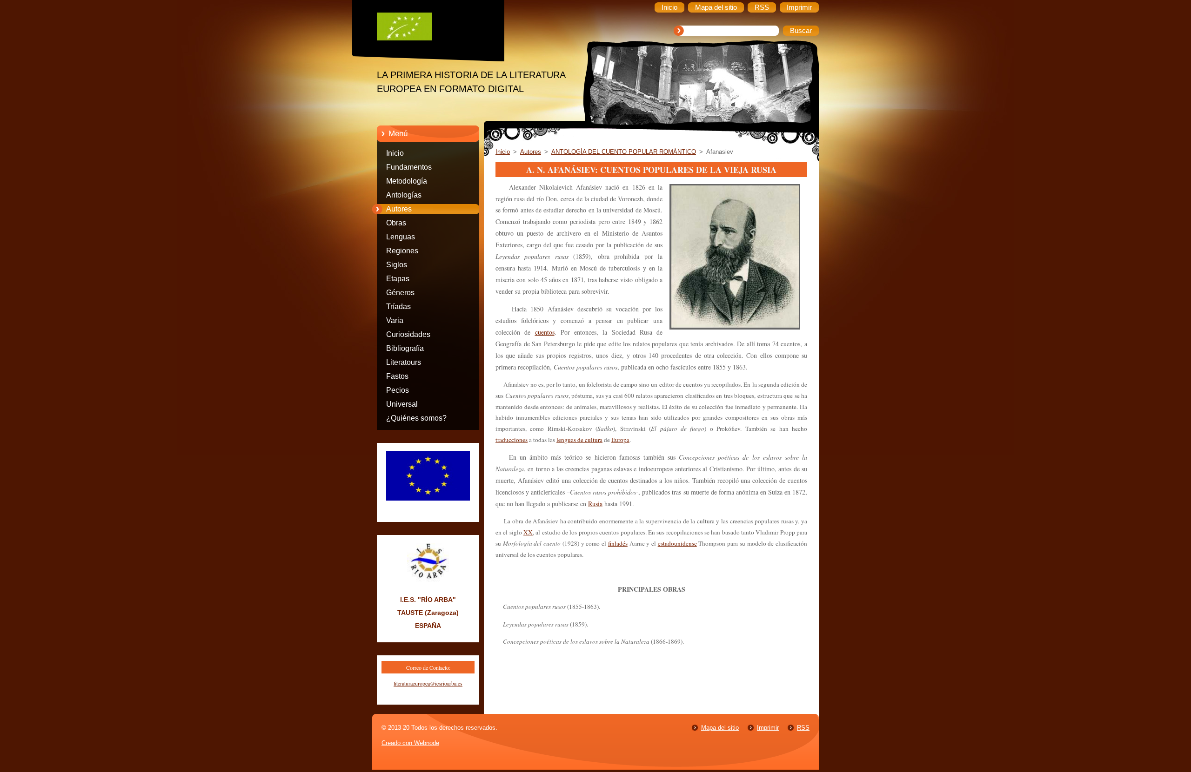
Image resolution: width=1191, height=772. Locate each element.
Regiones (402, 251)
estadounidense (677, 543)
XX (528, 532)
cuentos (545, 332)
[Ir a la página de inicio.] (435, 29)
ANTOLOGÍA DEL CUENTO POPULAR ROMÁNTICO (623, 151)
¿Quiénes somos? (416, 418)
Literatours (403, 362)
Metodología (406, 181)
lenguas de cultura (579, 439)
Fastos (397, 376)
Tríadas (398, 306)
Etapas (397, 279)
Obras (396, 223)
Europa (620, 439)
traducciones (511, 439)
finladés (618, 543)
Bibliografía (405, 348)
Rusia (595, 503)
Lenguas (400, 237)
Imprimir (768, 727)
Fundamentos (409, 167)
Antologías (404, 195)
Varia (394, 320)
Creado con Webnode (410, 742)
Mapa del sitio (720, 727)
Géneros (400, 293)
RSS (803, 727)
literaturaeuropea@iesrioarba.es (428, 683)
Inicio (395, 153)
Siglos (396, 265)
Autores (399, 209)
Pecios (397, 390)
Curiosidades (408, 334)
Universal (402, 404)
